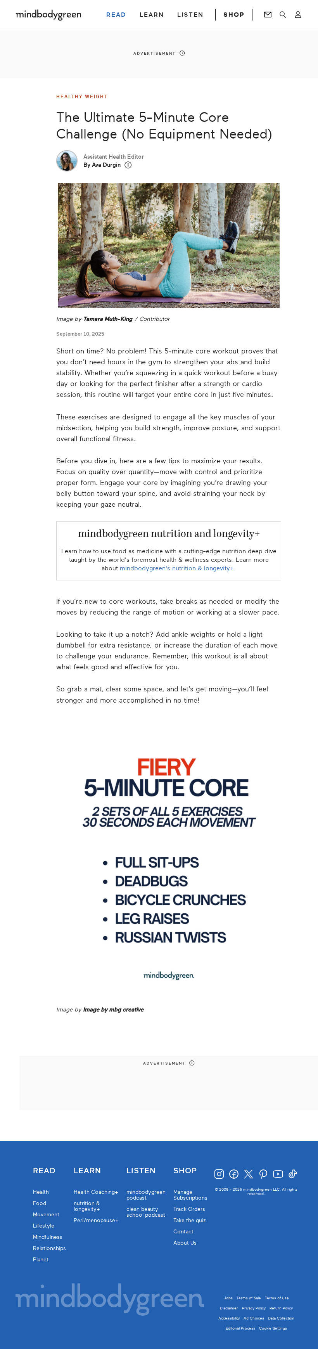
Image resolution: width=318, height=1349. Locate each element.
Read (44, 1171)
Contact (183, 1232)
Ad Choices (254, 1318)
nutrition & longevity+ (87, 1206)
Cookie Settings (273, 1328)
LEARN (152, 14)
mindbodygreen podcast (146, 1195)
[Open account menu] (298, 15)
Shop (185, 1171)
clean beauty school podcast (145, 1212)
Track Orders (189, 1209)
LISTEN (190, 14)
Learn (87, 1171)
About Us (185, 1243)
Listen (141, 1171)
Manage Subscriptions (190, 1195)
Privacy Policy (254, 1308)
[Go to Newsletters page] (267, 15)
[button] (128, 165)
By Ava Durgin (102, 165)
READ (116, 14)
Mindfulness (47, 1237)
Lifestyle (43, 1226)
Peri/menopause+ (96, 1220)
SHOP (233, 14)
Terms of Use (277, 1298)
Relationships (49, 1248)
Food (39, 1203)
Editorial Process (240, 1328)
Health (41, 1192)
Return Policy (281, 1308)
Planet (40, 1259)
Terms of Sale (249, 1298)
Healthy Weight (82, 96)
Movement (46, 1214)
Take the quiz (189, 1220)
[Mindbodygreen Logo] (48, 15)
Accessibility (229, 1318)
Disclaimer (229, 1308)
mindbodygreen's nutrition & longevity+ (177, 568)
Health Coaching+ (96, 1192)
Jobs (228, 1298)
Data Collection (281, 1318)
